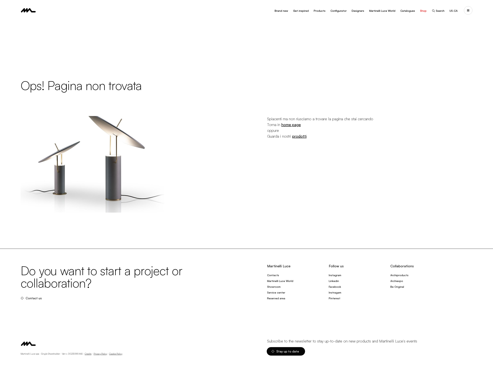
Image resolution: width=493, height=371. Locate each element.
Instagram (335, 275)
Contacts (273, 275)
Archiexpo (396, 281)
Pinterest (334, 298)
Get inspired (301, 10)
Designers (358, 10)
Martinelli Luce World (382, 10)
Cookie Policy (115, 353)
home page (291, 124)
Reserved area (276, 298)
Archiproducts (399, 275)
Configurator (338, 10)
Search (440, 10)
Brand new (281, 10)
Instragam (335, 292)
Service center (276, 292)
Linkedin (334, 281)
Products (319, 10)
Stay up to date (287, 351)
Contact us (34, 298)
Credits (88, 353)
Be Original (397, 286)
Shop (423, 10)
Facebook (335, 286)
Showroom (274, 286)
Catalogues (407, 10)
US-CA (453, 10)
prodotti (299, 136)
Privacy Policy (100, 353)
